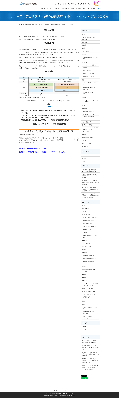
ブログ (83, 161)
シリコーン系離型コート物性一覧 (90, 83)
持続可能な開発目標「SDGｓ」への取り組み (90, 38)
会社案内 (72, 9)
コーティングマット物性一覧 (89, 65)
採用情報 (78, 9)
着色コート (84, 105)
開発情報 (64, 9)
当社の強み (50, 9)
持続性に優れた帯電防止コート (90, 114)
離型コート (84, 80)
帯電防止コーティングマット (89, 68)
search (99, 9)
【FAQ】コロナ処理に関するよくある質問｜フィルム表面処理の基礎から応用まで (90, 189)
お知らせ (84, 158)
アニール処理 (85, 51)
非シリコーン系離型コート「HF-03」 (89, 93)
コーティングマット (87, 62)
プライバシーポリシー (87, 143)
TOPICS (85, 9)
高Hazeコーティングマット (89, 73)
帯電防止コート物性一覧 (88, 111)
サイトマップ (85, 146)
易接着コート (85, 97)
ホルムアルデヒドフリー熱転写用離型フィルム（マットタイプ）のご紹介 (90, 129)
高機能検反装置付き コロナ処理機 (90, 57)
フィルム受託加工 (86, 122)
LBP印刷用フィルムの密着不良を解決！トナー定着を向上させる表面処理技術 (90, 182)
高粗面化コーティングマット (89, 76)
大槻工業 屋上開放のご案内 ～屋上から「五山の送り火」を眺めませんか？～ (90, 175)
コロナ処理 (84, 54)
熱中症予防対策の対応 (87, 137)
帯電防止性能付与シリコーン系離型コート (90, 88)
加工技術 (57, 9)
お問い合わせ (93, 9)
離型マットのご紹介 (87, 70)
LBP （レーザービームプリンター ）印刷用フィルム (90, 101)
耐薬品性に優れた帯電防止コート (90, 117)
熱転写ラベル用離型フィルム (31, 24)
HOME (43, 9)
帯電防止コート (86, 108)
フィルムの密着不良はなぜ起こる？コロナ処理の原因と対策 (90, 170)
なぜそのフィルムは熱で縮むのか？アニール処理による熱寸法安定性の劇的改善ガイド (90, 195)
